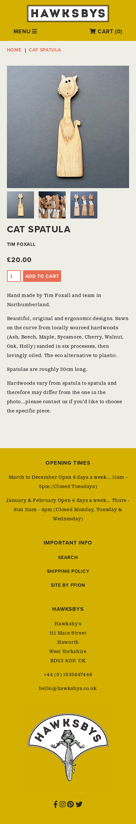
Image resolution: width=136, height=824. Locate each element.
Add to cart (42, 276)
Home (14, 50)
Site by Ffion (68, 585)
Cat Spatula (45, 50)
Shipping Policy (68, 571)
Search (68, 557)
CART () (109, 31)
